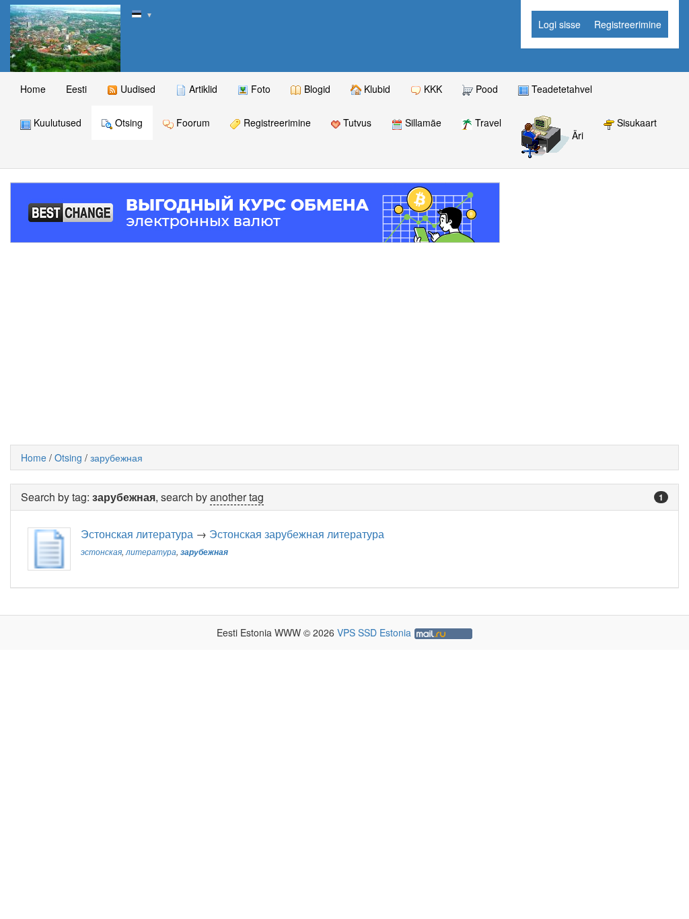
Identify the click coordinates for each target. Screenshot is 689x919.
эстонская (101, 551)
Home (33, 89)
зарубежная (116, 457)
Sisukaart (635, 122)
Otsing (127, 122)
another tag (237, 497)
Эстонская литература (137, 534)
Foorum (192, 122)
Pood (485, 89)
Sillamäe (421, 122)
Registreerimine (627, 24)
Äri (576, 136)
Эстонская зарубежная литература (296, 534)
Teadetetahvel (560, 89)
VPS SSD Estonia (374, 632)
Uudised (136, 89)
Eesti (76, 89)
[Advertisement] (344, 344)
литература (151, 551)
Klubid (375, 89)
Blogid (315, 89)
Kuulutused (56, 122)
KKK (431, 89)
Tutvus (355, 122)
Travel (486, 122)
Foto (259, 89)
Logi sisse (559, 24)
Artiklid (201, 89)
